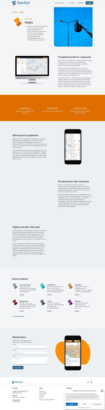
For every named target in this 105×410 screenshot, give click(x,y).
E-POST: (14, 344)
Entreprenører (28, 18)
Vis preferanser (97, 404)
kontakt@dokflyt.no (22, 391)
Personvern (87, 407)
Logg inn (89, 3)
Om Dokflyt (71, 3)
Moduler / (18, 12)
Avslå (84, 404)
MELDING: (14, 356)
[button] (102, 391)
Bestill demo (80, 3)
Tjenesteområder (59, 3)
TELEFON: (14, 350)
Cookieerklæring (81, 407)
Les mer (22, 294)
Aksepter (71, 404)
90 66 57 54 (18, 393)
